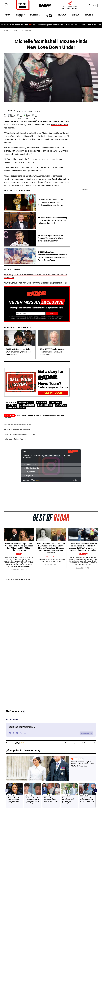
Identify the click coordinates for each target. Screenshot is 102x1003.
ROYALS (62, 15)
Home (6, 30)
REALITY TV (20, 15)
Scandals (13, 30)
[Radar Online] (45, 5)
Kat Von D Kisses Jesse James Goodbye (19, 434)
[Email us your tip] (22, 10)
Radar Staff (11, 110)
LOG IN (93, 5)
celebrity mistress (16, 408)
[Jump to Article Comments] (5, 115)
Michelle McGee (27, 405)
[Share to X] (19, 115)
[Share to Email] (34, 115)
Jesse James (55, 402)
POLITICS (35, 15)
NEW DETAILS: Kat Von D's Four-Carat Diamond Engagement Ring (35, 283)
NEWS (8, 15)
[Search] (5, 6)
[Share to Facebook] (11, 115)
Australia (61, 405)
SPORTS (89, 15)
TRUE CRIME (49, 15)
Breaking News (45, 405)
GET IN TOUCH (53, 392)
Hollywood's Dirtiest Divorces (15, 439)
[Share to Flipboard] (27, 115)
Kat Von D (11, 405)
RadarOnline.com (59, 125)
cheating (41, 402)
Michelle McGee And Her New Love (17, 429)
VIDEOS (76, 15)
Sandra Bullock (25, 30)
